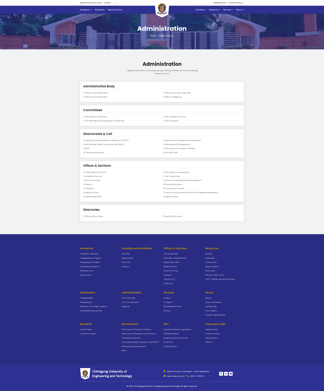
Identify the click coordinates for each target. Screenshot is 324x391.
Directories (210, 270)
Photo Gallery (211, 310)
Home (153, 35)
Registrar (126, 306)
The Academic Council (175, 116)
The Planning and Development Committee (104, 120)
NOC (116, 3)
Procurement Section (175, 188)
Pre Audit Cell (171, 152)
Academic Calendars (89, 254)
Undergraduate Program (90, 258)
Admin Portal (210, 338)
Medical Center (92, 192)
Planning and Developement (177, 144)
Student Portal (211, 333)
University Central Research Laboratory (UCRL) (106, 140)
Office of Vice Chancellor (96, 97)
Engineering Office (93, 196)
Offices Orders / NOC (214, 275)
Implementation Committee (176, 338)
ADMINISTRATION (219, 3)
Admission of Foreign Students (93, 306)
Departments (128, 258)
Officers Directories (94, 216)
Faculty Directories (173, 216)
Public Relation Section (95, 172)
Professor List (86, 270)
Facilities (200, 9)
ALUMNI (107, 3)
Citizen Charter (170, 346)
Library (88, 184)
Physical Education (173, 184)
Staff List (168, 283)
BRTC (87, 148)
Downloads (210, 258)
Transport (89, 188)
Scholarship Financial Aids (91, 310)
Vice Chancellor (128, 298)
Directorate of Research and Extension (183, 140)
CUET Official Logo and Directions (220, 279)
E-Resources (211, 262)
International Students (90, 266)
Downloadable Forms (173, 306)
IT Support (168, 302)
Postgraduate (86, 302)
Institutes (126, 262)
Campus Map (211, 306)
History (208, 298)
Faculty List (85, 275)
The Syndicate (171, 120)
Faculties (126, 254)
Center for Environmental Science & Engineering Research (191, 192)
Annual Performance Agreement (177, 329)
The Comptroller (172, 176)
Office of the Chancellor (96, 93)
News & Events (115, 9)
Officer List (169, 279)
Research (214, 9)
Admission (100, 9)
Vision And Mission (213, 302)
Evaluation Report (171, 333)
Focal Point (168, 342)
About (239, 9)
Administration (211, 329)
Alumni (208, 342)
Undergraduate (86, 298)
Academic (85, 9)
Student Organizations (215, 315)
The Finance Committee (96, 116)
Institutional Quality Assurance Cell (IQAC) (104, 144)
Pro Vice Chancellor (130, 302)
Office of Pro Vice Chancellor (178, 93)
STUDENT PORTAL (235, 3)
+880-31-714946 (197, 376)
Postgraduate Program (90, 262)
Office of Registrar (173, 97)
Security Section (92, 180)
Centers (125, 266)
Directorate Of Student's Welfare (180, 148)
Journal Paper (86, 329)
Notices (227, 9)
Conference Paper (88, 333)
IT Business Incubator (95, 152)
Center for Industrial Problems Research (183, 180)
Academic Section (93, 176)
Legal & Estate (171, 196)
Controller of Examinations (177, 172)
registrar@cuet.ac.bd (175, 376)
